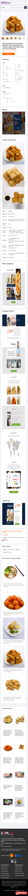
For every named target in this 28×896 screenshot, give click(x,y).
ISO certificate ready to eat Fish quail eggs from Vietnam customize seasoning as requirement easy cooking (13, 642)
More (10, 552)
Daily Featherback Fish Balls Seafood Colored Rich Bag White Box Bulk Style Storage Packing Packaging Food (19, 788)
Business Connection (5, 875)
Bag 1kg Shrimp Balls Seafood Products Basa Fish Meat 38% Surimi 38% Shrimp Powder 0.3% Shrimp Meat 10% (13, 614)
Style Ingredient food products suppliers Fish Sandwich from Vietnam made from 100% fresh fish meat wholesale (13, 670)
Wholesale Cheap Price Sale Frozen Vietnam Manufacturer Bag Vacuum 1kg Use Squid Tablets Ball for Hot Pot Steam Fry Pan (19, 733)
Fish (9, 549)
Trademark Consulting (19, 875)
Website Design (4, 866)
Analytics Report (18, 866)
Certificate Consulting (19, 873)
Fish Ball (5, 552)
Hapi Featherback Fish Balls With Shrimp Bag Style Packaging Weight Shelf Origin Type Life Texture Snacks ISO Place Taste (7, 816)
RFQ (24, 849)
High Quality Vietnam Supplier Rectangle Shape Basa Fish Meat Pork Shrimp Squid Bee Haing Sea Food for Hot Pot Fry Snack (19, 760)
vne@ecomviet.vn (8, 846)
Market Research (4, 869)
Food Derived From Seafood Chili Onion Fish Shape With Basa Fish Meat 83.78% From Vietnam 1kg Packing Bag (12, 699)
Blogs (21, 849)
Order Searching (18, 871)
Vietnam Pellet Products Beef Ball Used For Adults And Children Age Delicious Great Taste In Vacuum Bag (13, 585)
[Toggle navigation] (25, 3)
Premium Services (5, 849)
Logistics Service (18, 869)
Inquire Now (8, 53)
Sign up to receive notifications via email (10, 850)
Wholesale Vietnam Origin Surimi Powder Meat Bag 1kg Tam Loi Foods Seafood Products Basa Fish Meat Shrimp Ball (7, 760)
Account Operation (5, 873)
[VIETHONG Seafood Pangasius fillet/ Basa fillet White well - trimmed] (7, 775)
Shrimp (4, 549)
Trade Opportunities (5, 877)
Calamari (17, 549)
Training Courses (4, 871)
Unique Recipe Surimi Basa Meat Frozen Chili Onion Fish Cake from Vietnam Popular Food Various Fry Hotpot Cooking (7, 733)
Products (12, 849)
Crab (13, 549)
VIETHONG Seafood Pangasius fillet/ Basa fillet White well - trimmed (7, 787)
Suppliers (17, 849)
